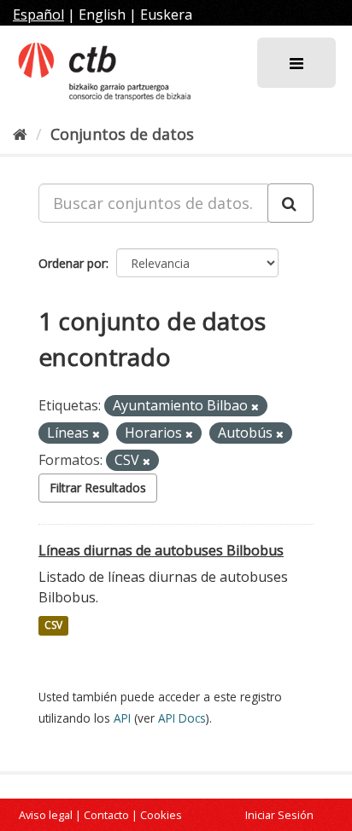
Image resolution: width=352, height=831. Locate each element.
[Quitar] (255, 406)
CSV (53, 626)
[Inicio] (20, 134)
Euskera (166, 14)
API (122, 718)
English (102, 14)
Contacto (106, 814)
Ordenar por (72, 263)
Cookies (161, 814)
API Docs (182, 718)
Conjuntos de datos (122, 134)
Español (38, 14)
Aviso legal (46, 814)
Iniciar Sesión (279, 814)
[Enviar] (290, 203)
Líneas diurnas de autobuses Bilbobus (161, 550)
